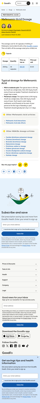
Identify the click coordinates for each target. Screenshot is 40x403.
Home (3, 10)
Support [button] (5, 280)
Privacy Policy (26, 245)
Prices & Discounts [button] (8, 264)
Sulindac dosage (11, 155)
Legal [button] (4, 291)
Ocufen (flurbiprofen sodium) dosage (18, 151)
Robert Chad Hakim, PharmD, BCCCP (20, 30)
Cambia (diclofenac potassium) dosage (19, 137)
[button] (22, 3)
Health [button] (4, 275)
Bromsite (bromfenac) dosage (16, 142)
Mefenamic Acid (21, 10)
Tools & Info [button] (6, 269)
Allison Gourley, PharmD (8, 32)
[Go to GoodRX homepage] (6, 3)
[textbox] (20, 224)
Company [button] (5, 285)
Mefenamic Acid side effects (16, 123)
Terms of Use (5, 245)
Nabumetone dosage (13, 144)
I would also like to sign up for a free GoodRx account (19, 229)
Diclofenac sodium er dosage (16, 146)
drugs (10, 10)
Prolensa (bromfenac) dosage (16, 140)
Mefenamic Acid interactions (16, 121)
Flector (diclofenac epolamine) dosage (19, 153)
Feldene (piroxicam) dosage (15, 149)
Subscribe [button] (20, 234)
